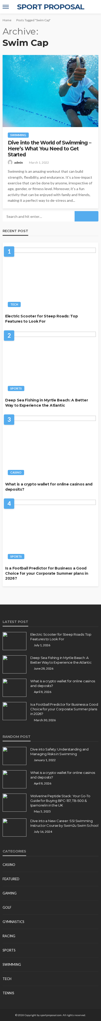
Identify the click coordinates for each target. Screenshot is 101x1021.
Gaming (10, 893)
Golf (7, 907)
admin (18, 162)
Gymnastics (13, 922)
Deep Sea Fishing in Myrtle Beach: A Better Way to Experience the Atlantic (46, 403)
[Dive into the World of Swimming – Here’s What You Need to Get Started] (50, 91)
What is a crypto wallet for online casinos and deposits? (48, 487)
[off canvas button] (6, 6)
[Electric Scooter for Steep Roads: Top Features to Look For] (50, 279)
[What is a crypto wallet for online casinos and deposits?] (50, 447)
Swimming (18, 135)
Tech (14, 304)
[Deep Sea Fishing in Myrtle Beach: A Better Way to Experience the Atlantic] (50, 363)
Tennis (8, 993)
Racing (9, 936)
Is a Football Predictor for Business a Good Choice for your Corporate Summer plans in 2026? (46, 573)
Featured (11, 879)
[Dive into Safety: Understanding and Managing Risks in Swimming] (14, 756)
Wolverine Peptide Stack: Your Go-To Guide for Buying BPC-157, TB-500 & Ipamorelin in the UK (60, 800)
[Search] (94, 6)
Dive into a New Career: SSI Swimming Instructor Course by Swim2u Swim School (64, 823)
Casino (15, 472)
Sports (16, 388)
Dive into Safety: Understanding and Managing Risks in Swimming (59, 751)
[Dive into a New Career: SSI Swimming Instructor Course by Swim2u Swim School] (14, 827)
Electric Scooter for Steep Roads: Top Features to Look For (41, 319)
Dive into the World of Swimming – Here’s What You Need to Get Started (49, 149)
